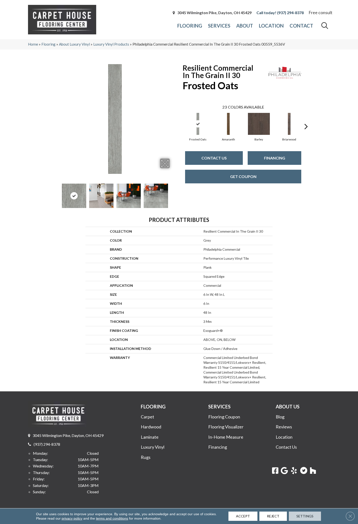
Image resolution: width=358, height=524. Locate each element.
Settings (304, 516)
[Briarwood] (289, 124)
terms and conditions (112, 518)
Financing (274, 158)
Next (172, 193)
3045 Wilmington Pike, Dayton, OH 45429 (214, 13)
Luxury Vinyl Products (111, 44)
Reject (273, 516)
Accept (243, 516)
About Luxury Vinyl (74, 44)
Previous (56, 193)
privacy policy (72, 518)
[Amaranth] (228, 124)
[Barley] (259, 124)
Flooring (48, 44)
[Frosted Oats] (198, 124)
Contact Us (214, 158)
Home (33, 44)
